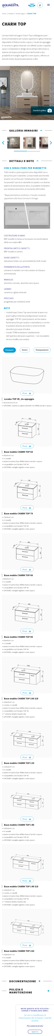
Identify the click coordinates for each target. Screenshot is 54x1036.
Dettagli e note (21, 161)
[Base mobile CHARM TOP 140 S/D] (27, 862)
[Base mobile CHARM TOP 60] (27, 428)
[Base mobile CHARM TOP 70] (27, 489)
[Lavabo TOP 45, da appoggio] (27, 375)
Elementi (10, 350)
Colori (25, 350)
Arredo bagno (20, 13)
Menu (48, 4)
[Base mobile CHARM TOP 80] (27, 551)
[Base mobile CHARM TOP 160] (27, 927)
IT (40, 5)
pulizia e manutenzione (20, 991)
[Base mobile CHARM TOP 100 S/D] (27, 674)
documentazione (22, 981)
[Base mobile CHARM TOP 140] (27, 801)
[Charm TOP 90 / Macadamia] (27, 92)
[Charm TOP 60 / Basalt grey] (29, 143)
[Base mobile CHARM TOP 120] (27, 739)
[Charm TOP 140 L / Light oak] (13, 143)
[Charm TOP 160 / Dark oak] (45, 143)
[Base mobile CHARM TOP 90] (27, 613)
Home (4, 13)
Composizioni (42, 350)
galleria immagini (23, 130)
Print (25, 393)
